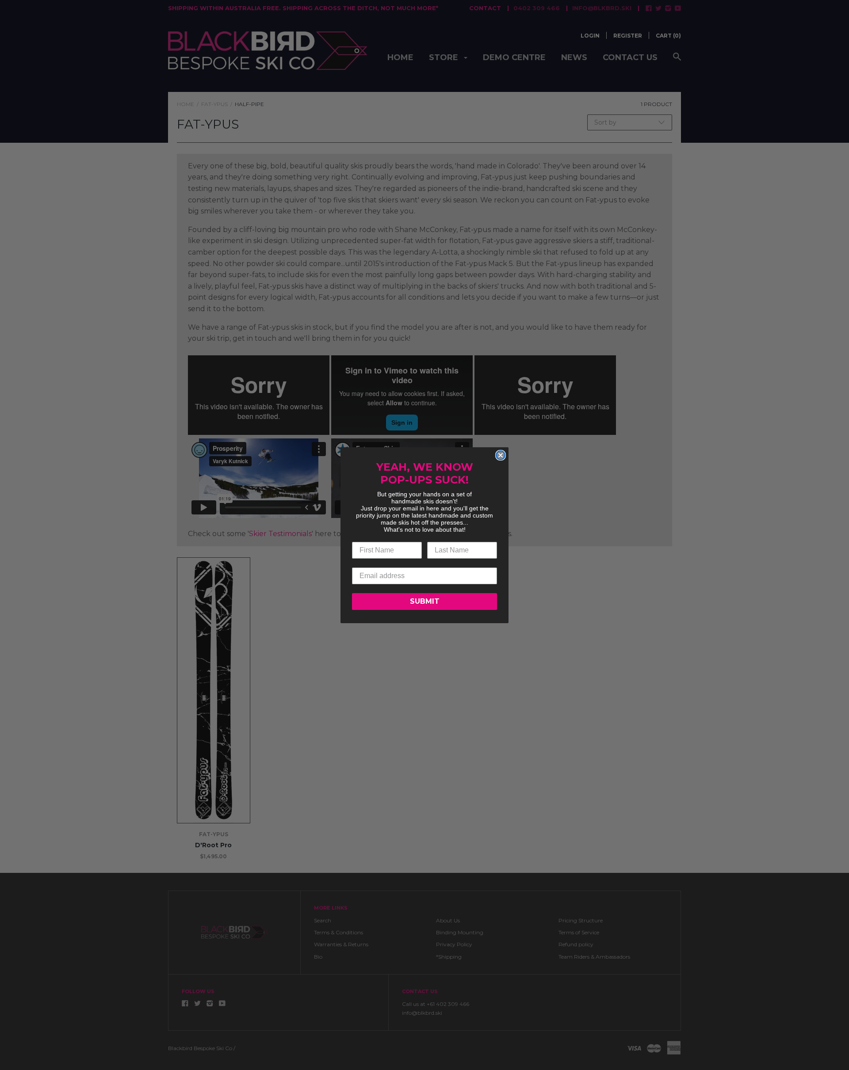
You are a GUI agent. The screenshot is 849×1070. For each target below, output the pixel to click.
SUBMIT (425, 601)
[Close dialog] (500, 455)
